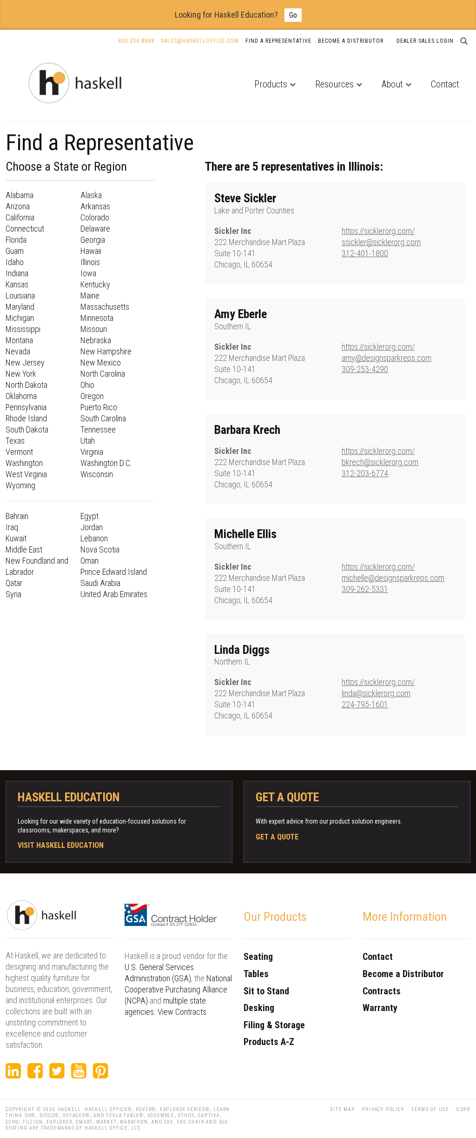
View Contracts (182, 1012)
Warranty (380, 1007)
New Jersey (25, 362)
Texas (15, 441)
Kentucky (95, 284)
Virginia (91, 452)
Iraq (12, 527)
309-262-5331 (365, 589)
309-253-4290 (365, 369)
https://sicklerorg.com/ (378, 231)
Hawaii (90, 251)
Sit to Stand (266, 991)
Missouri (93, 329)
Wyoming (20, 485)
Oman (89, 561)
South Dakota (27, 429)
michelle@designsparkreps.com (393, 578)
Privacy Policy (383, 1109)
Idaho (15, 262)
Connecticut (25, 228)
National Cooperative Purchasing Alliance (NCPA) (178, 989)
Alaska (91, 195)
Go (293, 15)
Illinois (90, 262)
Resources (334, 84)
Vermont (19, 452)
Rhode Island (26, 418)
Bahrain (17, 516)
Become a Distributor (350, 41)
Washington (24, 463)
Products (270, 84)
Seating (258, 956)
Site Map (342, 1109)
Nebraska (95, 340)
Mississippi (23, 329)
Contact (445, 84)
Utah (87, 441)
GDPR (463, 1109)
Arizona (18, 206)
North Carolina (102, 374)
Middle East (24, 549)
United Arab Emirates (113, 594)
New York (21, 374)
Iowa (88, 273)
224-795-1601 (365, 704)
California (20, 217)
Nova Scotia (99, 549)
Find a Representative (278, 41)
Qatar (14, 583)
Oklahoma (21, 396)
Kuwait (16, 538)
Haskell (69, 1109)
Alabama (19, 195)
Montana (19, 340)
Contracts (382, 991)
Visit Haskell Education (61, 845)
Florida (16, 240)
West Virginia (26, 474)
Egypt (89, 516)
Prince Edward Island (113, 572)
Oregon (92, 396)
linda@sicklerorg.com (376, 693)
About (392, 84)
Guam (15, 251)
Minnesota (96, 318)
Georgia (92, 240)
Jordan (91, 527)
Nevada (18, 351)
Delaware (95, 228)
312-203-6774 (365, 473)
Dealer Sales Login (425, 41)
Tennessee (98, 429)
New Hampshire (106, 351)
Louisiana (20, 295)
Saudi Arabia (100, 583)
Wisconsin (96, 474)
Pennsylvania (26, 407)
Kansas (17, 284)
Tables (256, 973)
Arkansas (95, 206)
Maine (89, 295)
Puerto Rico (98, 407)
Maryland (20, 307)
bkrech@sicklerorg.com (380, 462)
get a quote (277, 836)
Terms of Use (430, 1109)
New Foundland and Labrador (37, 566)
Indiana (17, 273)
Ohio (87, 385)
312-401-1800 (365, 253)
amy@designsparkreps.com (386, 358)
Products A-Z (269, 1041)
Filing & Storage (274, 1025)
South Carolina (103, 418)
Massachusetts (104, 307)
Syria (13, 594)
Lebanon (94, 538)
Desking (259, 1007)
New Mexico (100, 362)
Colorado (94, 217)
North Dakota (26, 385)
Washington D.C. (106, 463)
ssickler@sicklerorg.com (381, 242)
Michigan (20, 318)
